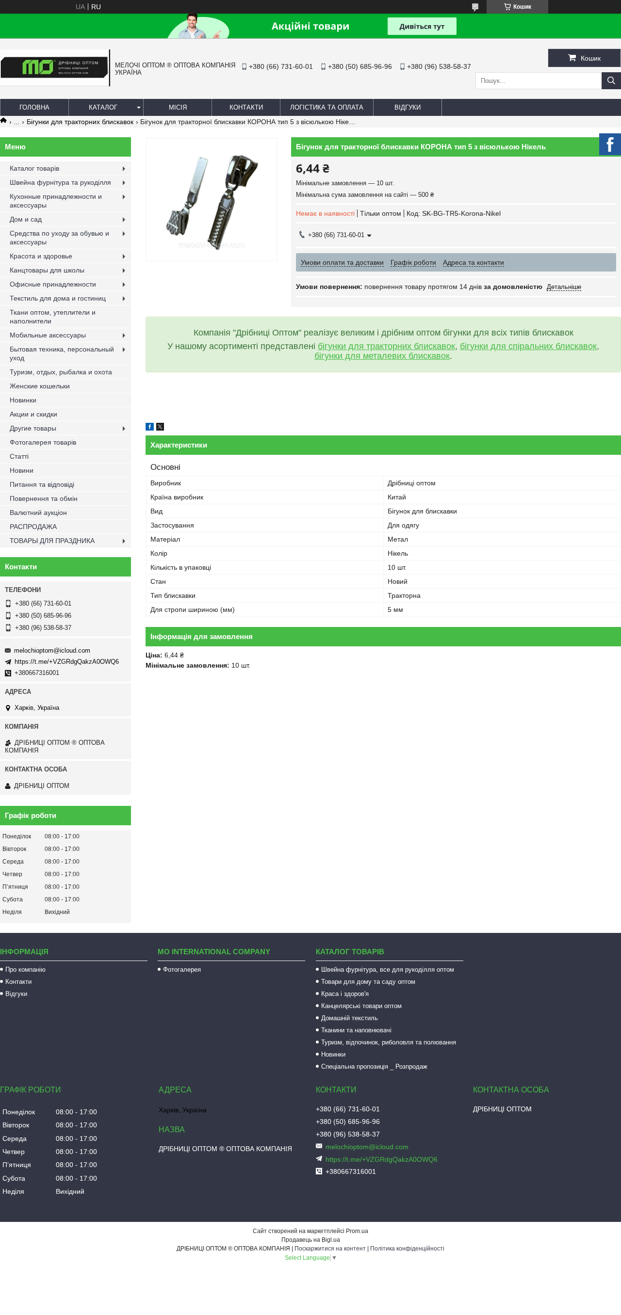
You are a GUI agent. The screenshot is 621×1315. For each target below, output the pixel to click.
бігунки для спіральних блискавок (528, 346)
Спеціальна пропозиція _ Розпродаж (374, 1066)
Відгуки (407, 107)
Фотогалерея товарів (43, 442)
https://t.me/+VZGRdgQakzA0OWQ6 (67, 661)
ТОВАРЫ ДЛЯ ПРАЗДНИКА (52, 541)
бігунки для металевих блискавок (382, 356)
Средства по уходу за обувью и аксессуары (59, 237)
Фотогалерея (182, 969)
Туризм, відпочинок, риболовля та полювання (388, 1042)
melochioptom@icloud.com (52, 650)
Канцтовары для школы (47, 270)
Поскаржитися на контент (330, 1248)
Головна (34, 107)
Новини (21, 470)
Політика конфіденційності (407, 1248)
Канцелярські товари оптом (361, 1006)
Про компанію (25, 969)
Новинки (23, 400)
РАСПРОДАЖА (33, 526)
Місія (178, 107)
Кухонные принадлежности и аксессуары (56, 200)
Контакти (246, 107)
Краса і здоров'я (345, 993)
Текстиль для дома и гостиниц (58, 298)
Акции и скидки (33, 414)
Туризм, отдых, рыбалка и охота (61, 372)
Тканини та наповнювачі (356, 1030)
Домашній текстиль (349, 1018)
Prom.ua (357, 1231)
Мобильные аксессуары (48, 335)
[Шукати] (611, 80)
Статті (19, 456)
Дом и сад (26, 219)
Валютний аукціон (38, 512)
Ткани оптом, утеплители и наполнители (53, 316)
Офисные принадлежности (53, 284)
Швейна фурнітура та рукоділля (60, 182)
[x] (160, 428)
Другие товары (33, 428)
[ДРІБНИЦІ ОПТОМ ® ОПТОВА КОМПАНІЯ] (55, 84)
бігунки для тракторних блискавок (386, 346)
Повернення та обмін (44, 498)
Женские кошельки (40, 386)
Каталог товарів (34, 168)
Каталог (103, 107)
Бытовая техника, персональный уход (62, 353)
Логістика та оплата (326, 107)
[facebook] (150, 428)
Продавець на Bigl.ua (310, 1239)
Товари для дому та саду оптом (368, 981)
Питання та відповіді (42, 484)
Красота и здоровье (41, 256)
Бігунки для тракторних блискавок (80, 122)
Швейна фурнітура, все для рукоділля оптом (387, 969)
